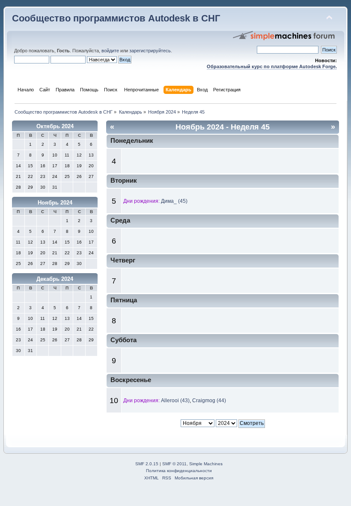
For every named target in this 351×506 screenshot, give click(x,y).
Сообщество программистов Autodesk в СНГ (116, 18)
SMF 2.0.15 (146, 463)
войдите (110, 50)
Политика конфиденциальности (179, 470)
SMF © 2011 (174, 463)
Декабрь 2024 (54, 279)
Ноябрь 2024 (55, 202)
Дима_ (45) (174, 201)
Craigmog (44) (209, 401)
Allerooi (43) (175, 401)
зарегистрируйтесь (150, 50)
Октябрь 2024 (55, 126)
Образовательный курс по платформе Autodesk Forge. (272, 66)
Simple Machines (206, 463)
